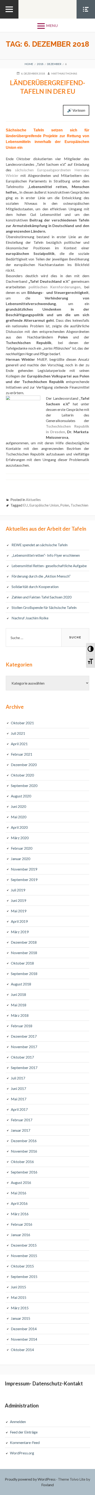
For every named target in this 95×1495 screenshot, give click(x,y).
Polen (64, 505)
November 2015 (24, 1255)
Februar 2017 (21, 1120)
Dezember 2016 (24, 1140)
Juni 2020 (18, 806)
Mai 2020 (18, 817)
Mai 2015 (18, 1297)
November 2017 (24, 1046)
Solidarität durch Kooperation (35, 586)
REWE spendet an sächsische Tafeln (40, 545)
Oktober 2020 (22, 775)
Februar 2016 (21, 1224)
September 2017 (24, 1067)
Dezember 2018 (24, 942)
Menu (52, 25)
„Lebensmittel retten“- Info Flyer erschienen (46, 555)
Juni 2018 (18, 994)
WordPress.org (22, 1453)
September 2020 (24, 785)
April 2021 (19, 743)
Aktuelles (33, 499)
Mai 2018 (18, 1005)
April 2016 (19, 1203)
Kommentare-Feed (25, 1442)
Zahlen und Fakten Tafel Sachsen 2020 (41, 597)
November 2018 (24, 952)
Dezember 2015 (24, 1245)
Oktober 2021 (22, 723)
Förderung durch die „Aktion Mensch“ (41, 576)
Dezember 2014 (24, 1328)
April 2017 (19, 1109)
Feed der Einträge (24, 1432)
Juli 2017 (18, 1078)
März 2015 (20, 1308)
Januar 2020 (20, 858)
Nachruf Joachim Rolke (30, 618)
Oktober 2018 (22, 963)
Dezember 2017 (24, 1036)
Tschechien (79, 505)
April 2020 (19, 827)
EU (25, 505)
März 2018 (20, 1015)
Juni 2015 (18, 1287)
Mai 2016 (18, 1193)
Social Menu (85, 18)
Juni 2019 (18, 900)
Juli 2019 (18, 890)
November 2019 (24, 869)
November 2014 (24, 1339)
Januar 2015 (20, 1318)
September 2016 (24, 1172)
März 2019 (20, 932)
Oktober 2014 (22, 1349)
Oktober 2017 (22, 1057)
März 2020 (20, 837)
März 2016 (20, 1214)
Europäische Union (44, 505)
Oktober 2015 (22, 1266)
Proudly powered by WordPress (30, 1479)
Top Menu (9, 18)
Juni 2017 (18, 1088)
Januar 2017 (20, 1130)
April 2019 (19, 921)
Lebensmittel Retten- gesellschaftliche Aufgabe (49, 565)
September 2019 (24, 879)
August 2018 (21, 984)
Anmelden (18, 1421)
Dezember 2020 (24, 764)
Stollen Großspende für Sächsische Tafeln (44, 607)
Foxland (47, 1484)
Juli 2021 (18, 733)
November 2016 (24, 1151)
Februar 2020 (21, 848)
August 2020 (21, 796)
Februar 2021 (21, 754)
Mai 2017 (18, 1099)
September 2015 (24, 1276)
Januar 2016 (20, 1234)
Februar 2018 (21, 1026)
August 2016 (21, 1182)
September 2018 (24, 973)
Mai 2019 (18, 911)
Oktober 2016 (22, 1161)
